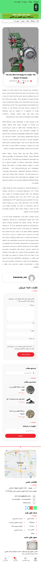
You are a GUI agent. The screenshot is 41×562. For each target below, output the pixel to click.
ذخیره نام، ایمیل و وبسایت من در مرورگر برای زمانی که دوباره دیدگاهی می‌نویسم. (20, 347)
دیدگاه (31, 305)
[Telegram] (27, 508)
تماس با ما (17, 2)
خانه (37, 21)
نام (33, 323)
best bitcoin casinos (9, 235)
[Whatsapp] (35, 508)
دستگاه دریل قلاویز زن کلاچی (21, 17)
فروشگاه (36, 2)
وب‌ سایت (31, 338)
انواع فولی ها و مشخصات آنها (15, 399)
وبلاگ (30, 2)
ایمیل (32, 331)
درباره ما (24, 2)
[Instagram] (31, 508)
